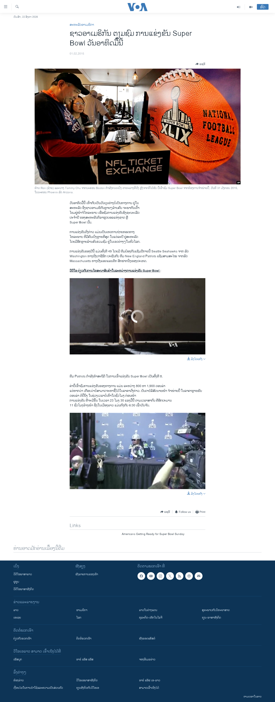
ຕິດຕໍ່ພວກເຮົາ (83, 638)
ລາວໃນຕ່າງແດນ (148, 610)
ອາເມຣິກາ (81, 610)
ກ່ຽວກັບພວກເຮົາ (22, 638)
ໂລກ (78, 617)
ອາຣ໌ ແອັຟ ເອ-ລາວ (149, 680)
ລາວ (16, 610)
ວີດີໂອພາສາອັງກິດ (23, 589)
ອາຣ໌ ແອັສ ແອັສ (84, 659)
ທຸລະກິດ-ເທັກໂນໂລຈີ (150, 617)
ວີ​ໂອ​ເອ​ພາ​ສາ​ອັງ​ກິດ (87, 680)
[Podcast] (189, 576)
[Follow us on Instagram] (160, 576)
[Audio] (239, 7)
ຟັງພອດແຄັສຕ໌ (147, 638)
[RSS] (179, 576)
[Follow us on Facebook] (141, 576)
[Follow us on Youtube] (151, 576)
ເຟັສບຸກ (17, 659)
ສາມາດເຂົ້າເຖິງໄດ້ (149, 688)
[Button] (200, 64)
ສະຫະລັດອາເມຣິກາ (82, 25)
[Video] (251, 7)
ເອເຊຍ (17, 617)
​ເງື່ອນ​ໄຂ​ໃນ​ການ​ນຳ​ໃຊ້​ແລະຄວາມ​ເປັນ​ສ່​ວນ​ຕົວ (38, 688)
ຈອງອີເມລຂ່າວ (147, 659)
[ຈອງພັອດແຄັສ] (198, 576)
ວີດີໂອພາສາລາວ (22, 574)
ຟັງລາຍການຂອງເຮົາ (86, 574)
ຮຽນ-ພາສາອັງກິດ (211, 617)
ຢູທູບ (16, 582)
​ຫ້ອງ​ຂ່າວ (18, 680)
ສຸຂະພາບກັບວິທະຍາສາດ (216, 610)
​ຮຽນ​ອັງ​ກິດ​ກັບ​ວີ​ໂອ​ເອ (87, 688)
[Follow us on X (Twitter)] (170, 576)
